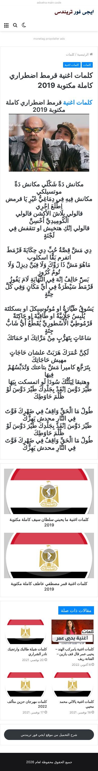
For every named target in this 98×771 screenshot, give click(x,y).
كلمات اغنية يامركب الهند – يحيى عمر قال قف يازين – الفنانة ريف (75, 654)
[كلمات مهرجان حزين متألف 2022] (25, 684)
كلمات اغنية (72, 65)
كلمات (70, 54)
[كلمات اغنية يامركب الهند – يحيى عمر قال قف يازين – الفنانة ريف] (72, 632)
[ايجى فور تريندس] (74, 13)
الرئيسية (83, 54)
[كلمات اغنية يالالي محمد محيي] (72, 684)
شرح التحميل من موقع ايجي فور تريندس (49, 735)
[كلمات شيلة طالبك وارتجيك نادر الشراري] (25, 632)
